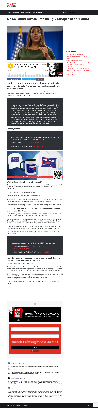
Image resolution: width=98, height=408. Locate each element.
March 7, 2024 (38, 146)
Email (12, 326)
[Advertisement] (78, 37)
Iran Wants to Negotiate (74, 60)
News (9, 12)
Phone (13, 333)
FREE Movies (16, 12)
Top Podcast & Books (26, 12)
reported (42, 94)
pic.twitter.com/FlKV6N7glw (30, 143)
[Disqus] (35, 379)
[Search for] (89, 12)
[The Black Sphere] (11, 5)
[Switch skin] (66, 12)
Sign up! (35, 347)
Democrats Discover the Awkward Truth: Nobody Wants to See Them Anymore (78, 70)
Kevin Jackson (11, 22)
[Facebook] (61, 12)
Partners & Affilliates (37, 12)
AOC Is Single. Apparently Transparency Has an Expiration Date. (77, 56)
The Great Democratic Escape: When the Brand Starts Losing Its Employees (79, 64)
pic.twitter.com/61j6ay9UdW (20, 248)
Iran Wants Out (72, 74)
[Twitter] (64, 12)
